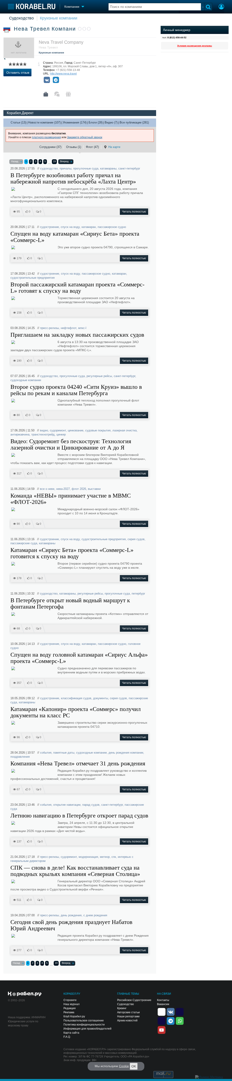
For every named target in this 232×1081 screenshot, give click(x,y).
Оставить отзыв (17, 72)
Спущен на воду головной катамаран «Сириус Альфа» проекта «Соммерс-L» (79, 658)
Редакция (69, 1008)
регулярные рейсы (99, 376)
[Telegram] (55, 80)
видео (44, 430)
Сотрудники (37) (50, 147)
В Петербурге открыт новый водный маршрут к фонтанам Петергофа (70, 603)
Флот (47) (92, 147)
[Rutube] (179, 1011)
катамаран (89, 227)
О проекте (70, 1000)
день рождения (71, 915)
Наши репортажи (128, 1016)
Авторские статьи (128, 1012)
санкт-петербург (129, 168)
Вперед (64, 161)
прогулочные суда (85, 168)
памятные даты (63, 752)
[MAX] (161, 1020)
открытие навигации (66, 804)
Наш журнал (71, 1004)
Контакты (163, 1000)
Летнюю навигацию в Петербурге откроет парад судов (79, 816)
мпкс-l (82, 328)
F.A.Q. (67, 1036)
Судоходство (21, 18)
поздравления (20, 756)
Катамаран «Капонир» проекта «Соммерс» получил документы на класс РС (75, 712)
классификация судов (76, 698)
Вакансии (163, 1004)
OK (133, 1066)
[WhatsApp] (179, 1020)
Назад (14, 161)
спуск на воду (70, 227)
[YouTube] (161, 1029)
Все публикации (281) (134, 122)
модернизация (88, 857)
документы (100, 698)
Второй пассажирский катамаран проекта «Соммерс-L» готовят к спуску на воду (77, 287)
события (45, 752)
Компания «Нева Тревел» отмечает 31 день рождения (77, 763)
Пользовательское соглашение (83, 1020)
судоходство (49, 168)
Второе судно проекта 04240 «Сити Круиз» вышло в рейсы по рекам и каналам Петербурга (76, 390)
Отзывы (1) (73, 147)
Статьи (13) (18, 122)
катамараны (108, 168)
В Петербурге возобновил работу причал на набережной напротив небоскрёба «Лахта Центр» (73, 178)
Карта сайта (71, 1032)
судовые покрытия (98, 430)
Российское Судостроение (134, 1000)
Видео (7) (111, 122)
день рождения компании (126, 752)
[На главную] (31, 6)
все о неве (47, 489)
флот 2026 (79, 489)
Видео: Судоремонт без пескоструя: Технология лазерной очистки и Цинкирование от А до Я (70, 444)
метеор (105, 857)
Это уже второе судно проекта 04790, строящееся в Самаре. (103, 247)
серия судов (136, 539)
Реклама (68, 1012)
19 (54, 161)
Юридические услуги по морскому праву (23, 1023)
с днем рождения (95, 915)
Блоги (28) (96, 122)
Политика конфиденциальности (84, 1024)
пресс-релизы (49, 328)
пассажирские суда (23, 543)
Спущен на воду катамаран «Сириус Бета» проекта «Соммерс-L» (74, 237)
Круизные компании (58, 18)
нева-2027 (63, 489)
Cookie (124, 1066)
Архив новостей (127, 1020)
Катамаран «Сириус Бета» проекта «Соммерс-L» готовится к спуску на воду (71, 553)
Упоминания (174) (75, 122)
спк (113, 857)
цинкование (75, 430)
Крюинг (121, 1008)
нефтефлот (68, 328)
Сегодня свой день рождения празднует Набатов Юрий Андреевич (71, 925)
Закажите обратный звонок (84, 137)
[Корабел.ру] (25, 994)
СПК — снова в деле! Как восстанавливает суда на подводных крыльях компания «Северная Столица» (75, 871)
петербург (138, 593)
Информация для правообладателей (87, 1028)
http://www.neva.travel (63, 73)
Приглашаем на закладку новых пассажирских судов (77, 335)
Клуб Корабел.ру (74, 1016)
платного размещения (46, 137)
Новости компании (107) (44, 122)
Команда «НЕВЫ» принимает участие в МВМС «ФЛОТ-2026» (70, 499)
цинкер (61, 434)
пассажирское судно (112, 227)
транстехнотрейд (43, 434)
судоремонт (58, 430)
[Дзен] (161, 1011)
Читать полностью (134, 211)
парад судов (90, 804)
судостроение (49, 227)
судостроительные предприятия (32, 277)
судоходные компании (25, 380)
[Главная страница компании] (45, 94)
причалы (65, 168)
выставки (94, 489)
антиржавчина (19, 434)
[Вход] (221, 7)
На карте (114, 147)
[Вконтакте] (46, 80)
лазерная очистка (124, 430)
